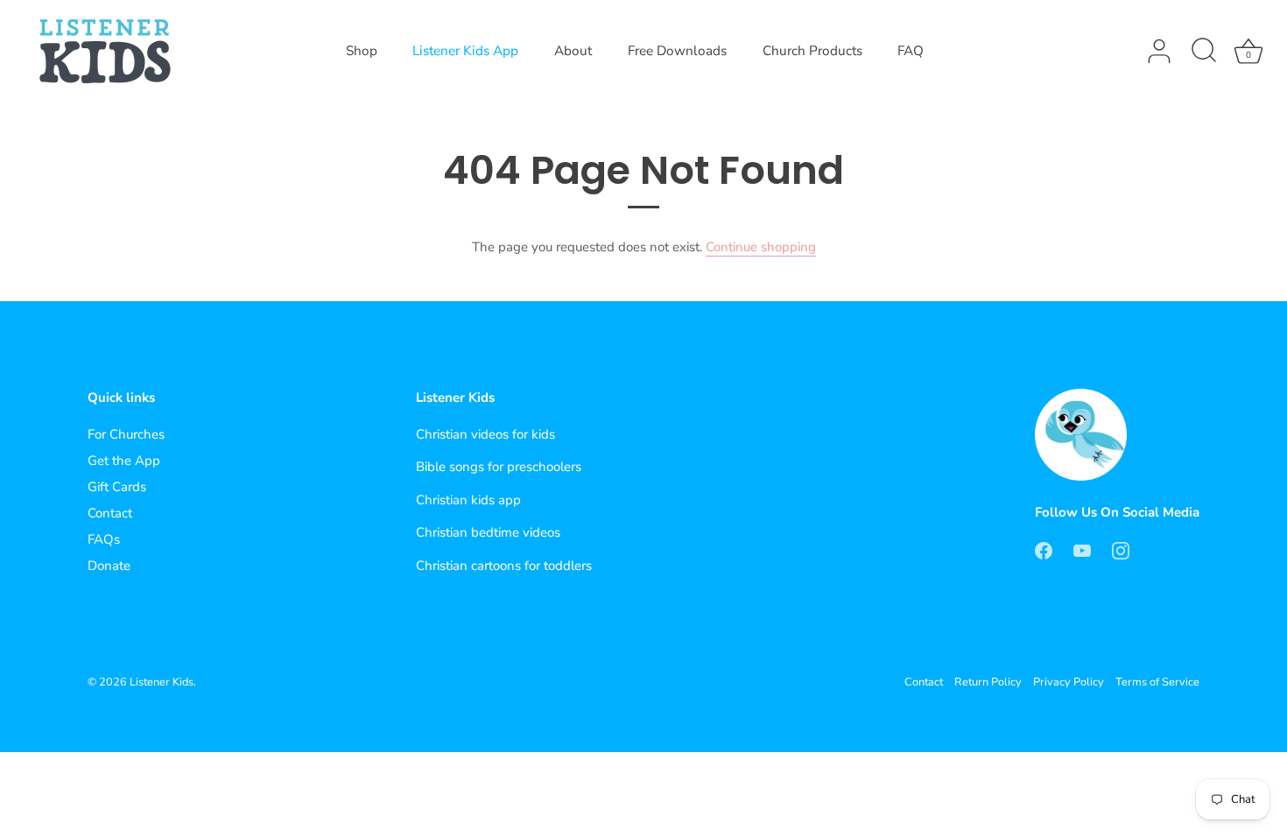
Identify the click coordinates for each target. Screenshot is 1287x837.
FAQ (910, 51)
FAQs (104, 539)
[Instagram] (1120, 549)
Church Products (812, 51)
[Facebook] (1043, 549)
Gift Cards (117, 487)
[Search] (1204, 51)
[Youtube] (1082, 549)
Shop (361, 51)
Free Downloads (677, 51)
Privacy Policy (1068, 682)
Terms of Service (1157, 682)
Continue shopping (761, 247)
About (573, 51)
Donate (109, 565)
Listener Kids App (465, 51)
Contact (110, 513)
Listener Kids (161, 682)
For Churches (126, 434)
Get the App (124, 460)
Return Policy (988, 682)
